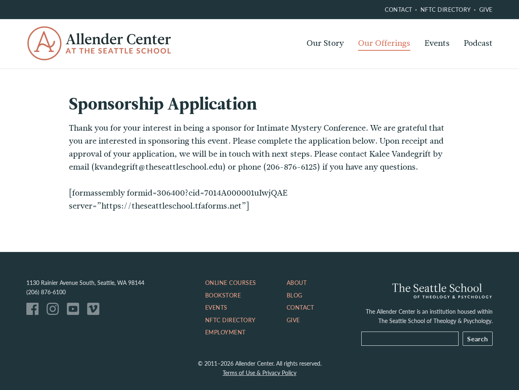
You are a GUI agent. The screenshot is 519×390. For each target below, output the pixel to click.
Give (486, 9)
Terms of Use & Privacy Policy (259, 372)
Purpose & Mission (341, 65)
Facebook (34, 311)
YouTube (75, 311)
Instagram (55, 311)
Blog (294, 295)
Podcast (478, 43)
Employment (225, 332)
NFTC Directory (445, 9)
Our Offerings (384, 43)
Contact (398, 9)
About (297, 282)
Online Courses (387, 65)
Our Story (325, 43)
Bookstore (223, 295)
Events (437, 43)
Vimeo (95, 311)
